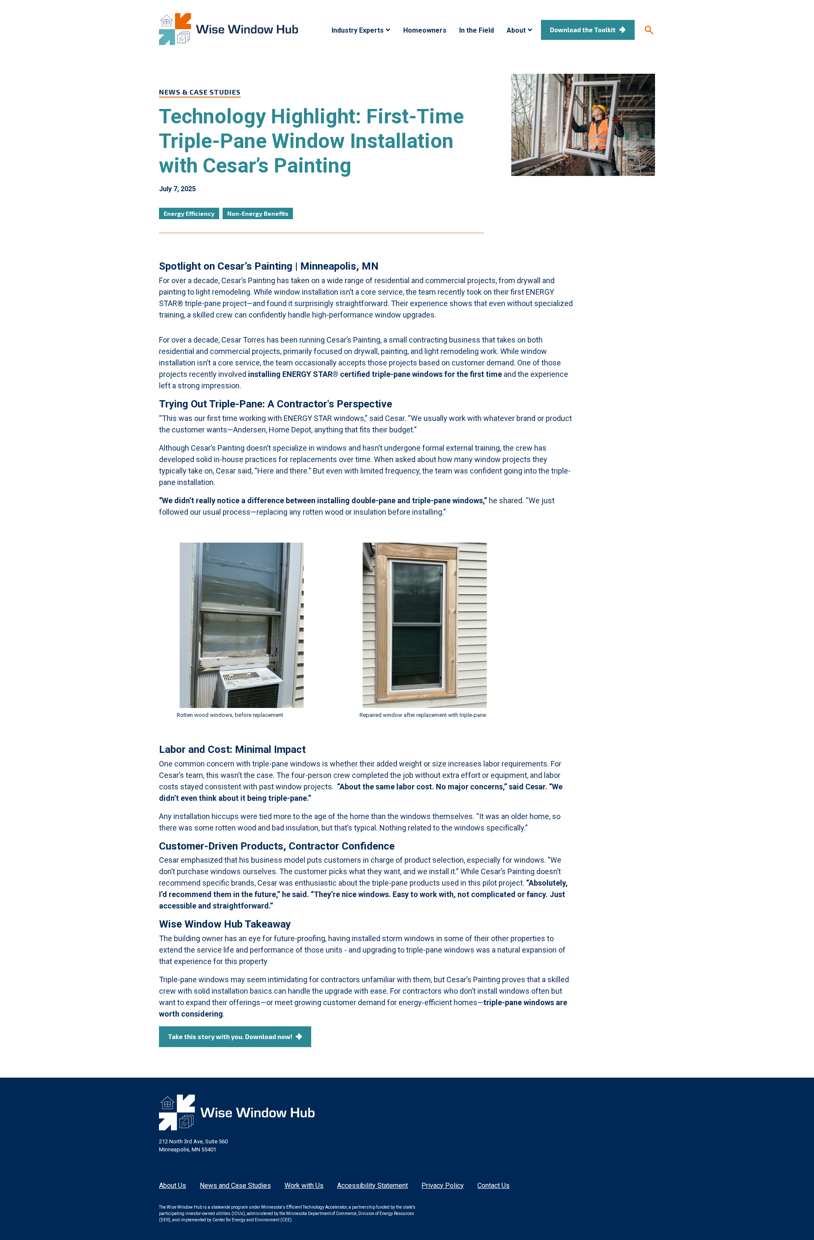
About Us (172, 1185)
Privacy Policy (442, 1185)
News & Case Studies (200, 92)
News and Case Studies (235, 1185)
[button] (361, 30)
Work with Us (303, 1185)
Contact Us (493, 1185)
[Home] (228, 29)
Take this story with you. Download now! (230, 1036)
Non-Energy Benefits (257, 213)
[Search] (649, 30)
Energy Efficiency (189, 213)
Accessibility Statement (372, 1185)
